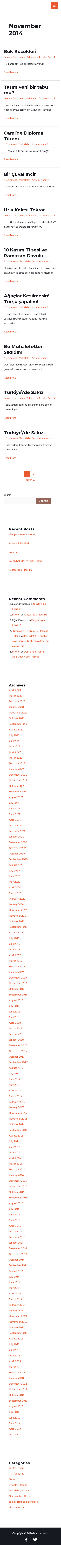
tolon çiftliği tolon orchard (23, 1501)
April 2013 (15, 1361)
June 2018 (14, 1011)
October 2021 (17, 785)
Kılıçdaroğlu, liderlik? (20, 569)
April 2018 (15, 1022)
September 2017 (18, 1062)
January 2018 (16, 1039)
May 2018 (14, 1017)
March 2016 (15, 1163)
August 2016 (16, 1135)
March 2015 (15, 1231)
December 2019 (18, 910)
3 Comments (11, 261)
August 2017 (16, 1067)
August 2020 (16, 864)
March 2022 (15, 757)
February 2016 (17, 1169)
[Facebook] (26, 1540)
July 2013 (14, 1344)
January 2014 (16, 1310)
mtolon (16, 614)
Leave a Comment (14, 57)
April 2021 (15, 819)
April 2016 (15, 1158)
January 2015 (16, 1242)
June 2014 (14, 1282)
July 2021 (14, 802)
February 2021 (17, 831)
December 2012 (18, 1383)
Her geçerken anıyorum (22, 534)
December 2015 (18, 1180)
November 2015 (18, 1186)
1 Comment (10, 144)
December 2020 (18, 842)
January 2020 (16, 904)
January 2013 (16, 1377)
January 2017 (16, 1107)
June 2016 (14, 1146)
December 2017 (18, 1045)
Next (30, 480)
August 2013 (16, 1338)
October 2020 (17, 853)
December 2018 (18, 977)
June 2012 (14, 1417)
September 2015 (18, 1197)
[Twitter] (35, 1540)
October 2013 (17, 1327)
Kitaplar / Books (18, 1484)
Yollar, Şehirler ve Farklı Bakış (25, 560)
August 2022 (16, 729)
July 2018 (14, 1005)
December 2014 (18, 1248)
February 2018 (17, 1034)
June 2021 (14, 808)
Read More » (11, 72)
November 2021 (18, 780)
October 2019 (17, 921)
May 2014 (14, 1287)
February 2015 (17, 1237)
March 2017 (15, 1096)
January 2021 (16, 836)
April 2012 (15, 1428)
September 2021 (18, 791)
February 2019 (17, 966)
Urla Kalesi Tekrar (24, 209)
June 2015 (14, 1214)
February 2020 (17, 898)
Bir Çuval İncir (20, 174)
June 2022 (14, 740)
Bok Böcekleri (20, 51)
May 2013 (14, 1355)
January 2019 (16, 971)
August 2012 (16, 1406)
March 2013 (15, 1366)
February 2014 (17, 1304)
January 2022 (16, 768)
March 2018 (15, 1028)
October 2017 (17, 1056)
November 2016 (18, 1118)
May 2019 (14, 949)
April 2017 (15, 1090)
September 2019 (18, 926)
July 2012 (14, 1411)
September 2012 (18, 1400)
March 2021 (15, 825)
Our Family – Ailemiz (20, 1496)
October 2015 (17, 1192)
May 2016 (14, 1152)
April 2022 (15, 752)
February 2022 (17, 763)
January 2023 (16, 706)
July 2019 (14, 938)
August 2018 (16, 1000)
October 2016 (17, 1124)
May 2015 (14, 1220)
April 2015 (15, 1225)
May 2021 (14, 814)
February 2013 (17, 1372)
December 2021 (18, 774)
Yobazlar (14, 551)
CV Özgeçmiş (16, 1473)
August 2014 (16, 1270)
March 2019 (15, 960)
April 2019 (15, 955)
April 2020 (15, 887)
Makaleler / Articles (36, 57)
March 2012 (15, 1434)
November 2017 (18, 1051)
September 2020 (18, 859)
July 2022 (14, 735)
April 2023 (15, 690)
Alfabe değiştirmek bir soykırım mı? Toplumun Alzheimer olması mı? (30, 640)
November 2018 (18, 983)
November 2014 (18, 1253)
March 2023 (15, 695)
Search (7, 494)
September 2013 (18, 1332)
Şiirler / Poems (17, 1467)
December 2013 (18, 1316)
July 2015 (14, 1208)
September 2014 (18, 1265)
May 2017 (14, 1084)
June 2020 (14, 876)
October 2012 (17, 1394)
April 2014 (15, 1293)
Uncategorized (17, 1507)
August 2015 (16, 1203)
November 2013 (18, 1321)
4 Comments (11, 438)
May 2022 (14, 746)
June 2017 (14, 1079)
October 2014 (17, 1259)
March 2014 (15, 1299)
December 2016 (18, 1112)
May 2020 (14, 881)
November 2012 (18, 1389)
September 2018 (18, 994)
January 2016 (16, 1175)
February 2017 (17, 1101)
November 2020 (18, 847)
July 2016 (14, 1141)
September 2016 (18, 1129)
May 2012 (14, 1423)
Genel (12, 1479)
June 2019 (14, 943)
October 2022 (17, 718)
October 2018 (17, 988)
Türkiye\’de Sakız (25, 392)
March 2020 (15, 893)
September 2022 (18, 723)
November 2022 (18, 712)
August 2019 (16, 932)
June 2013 (14, 1349)
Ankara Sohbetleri (19, 543)
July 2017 (14, 1073)
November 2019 (18, 915)
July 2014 (14, 1276)
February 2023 (17, 701)
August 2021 (16, 797)
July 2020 (14, 870)
